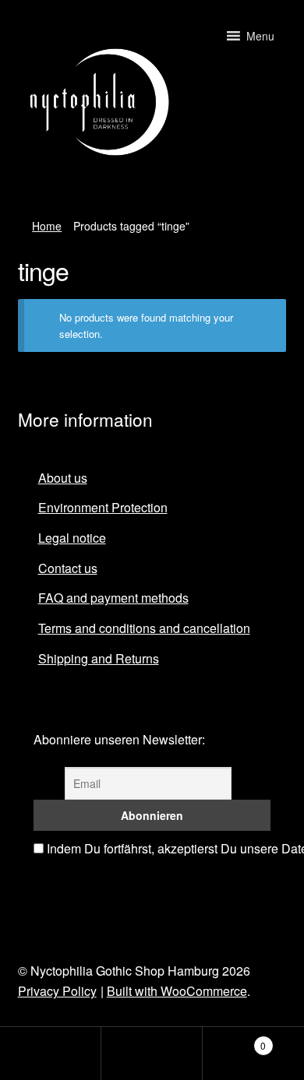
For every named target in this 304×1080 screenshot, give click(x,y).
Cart (234, 1040)
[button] (260, 35)
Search (152, 1053)
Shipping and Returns (98, 658)
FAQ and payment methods (113, 598)
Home (47, 226)
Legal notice (72, 538)
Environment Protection (103, 507)
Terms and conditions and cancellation (144, 628)
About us (62, 478)
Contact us (67, 568)
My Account (50, 1053)
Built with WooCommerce (177, 991)
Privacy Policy (57, 991)
